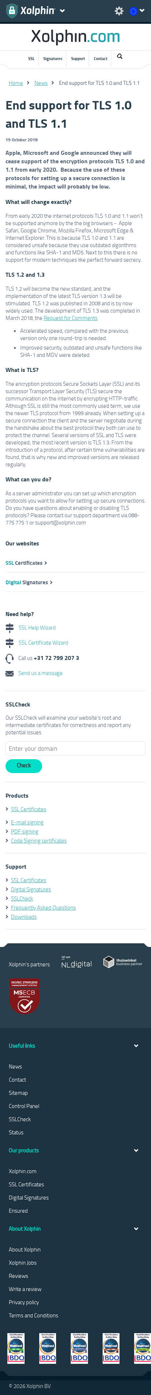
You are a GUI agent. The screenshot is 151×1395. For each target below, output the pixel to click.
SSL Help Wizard (37, 627)
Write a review (25, 1289)
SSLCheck (22, 898)
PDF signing (24, 831)
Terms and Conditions (33, 1315)
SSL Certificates (28, 809)
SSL (31, 58)
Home (16, 82)
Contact (100, 58)
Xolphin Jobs (23, 1262)
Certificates (24, 563)
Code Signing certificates (39, 840)
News (41, 82)
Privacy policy (24, 1302)
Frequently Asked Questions (43, 907)
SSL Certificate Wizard (43, 642)
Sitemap (18, 1092)
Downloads (24, 916)
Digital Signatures (31, 889)
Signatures (52, 58)
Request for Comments (70, 317)
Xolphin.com (23, 1171)
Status (16, 1132)
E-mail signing (27, 822)
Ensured (18, 1210)
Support (78, 58)
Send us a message (40, 672)
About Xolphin (25, 1249)
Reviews (18, 1275)
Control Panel (24, 1105)
